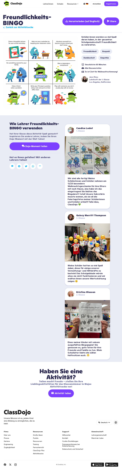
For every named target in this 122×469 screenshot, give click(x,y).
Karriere (7, 441)
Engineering (8, 444)
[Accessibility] (115, 422)
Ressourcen (37, 441)
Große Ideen (38, 435)
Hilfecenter (66, 435)
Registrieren (111, 4)
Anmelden (97, 4)
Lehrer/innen (48, 4)
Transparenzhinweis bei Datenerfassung (71, 445)
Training (36, 444)
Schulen (60, 4)
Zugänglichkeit (9, 447)
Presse (6, 438)
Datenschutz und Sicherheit (72, 449)
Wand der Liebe (97, 438)
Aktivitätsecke (38, 453)
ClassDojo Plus (38, 450)
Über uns (7, 435)
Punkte (35, 438)
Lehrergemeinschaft (99, 435)
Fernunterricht (38, 447)
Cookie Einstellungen (70, 441)
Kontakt (65, 438)
